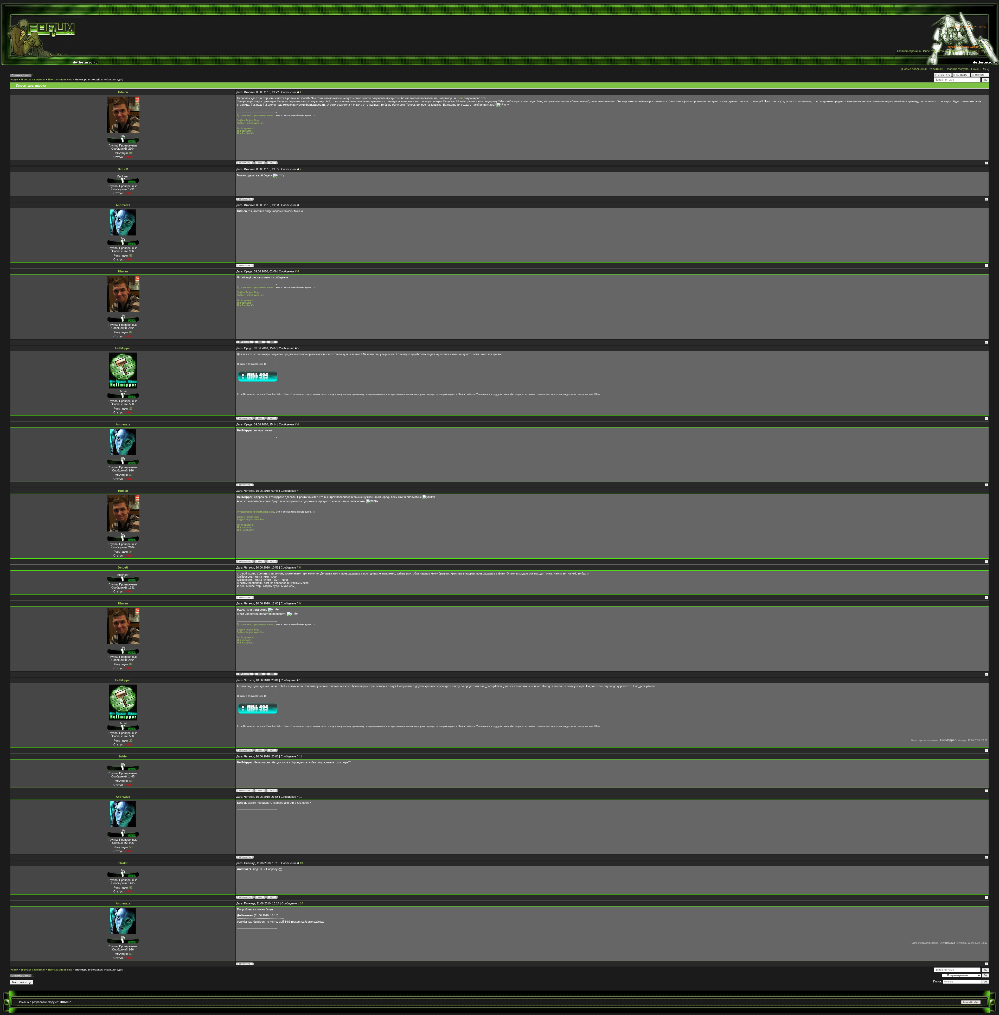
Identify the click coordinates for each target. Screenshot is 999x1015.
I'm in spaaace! (245, 128)
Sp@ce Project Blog (248, 120)
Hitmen (123, 92)
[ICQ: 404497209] (272, 418)
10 (300, 680)
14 (301, 903)
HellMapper (123, 348)
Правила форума (957, 69)
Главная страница (909, 51)
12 (300, 796)
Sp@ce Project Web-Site (250, 123)
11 (300, 756)
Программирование (60, 79)
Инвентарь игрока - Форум (940, 51)
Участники (936, 69)
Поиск (975, 69)
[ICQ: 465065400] (272, 790)
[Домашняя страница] (260, 162)
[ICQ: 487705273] (272, 162)
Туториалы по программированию (255, 115)
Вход (982, 51)
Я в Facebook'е (245, 133)
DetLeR (123, 169)
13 (301, 863)
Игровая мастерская (33, 79)
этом (460, 98)
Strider (122, 756)
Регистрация (968, 51)
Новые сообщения (914, 69)
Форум (14, 79)
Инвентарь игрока (86, 79)
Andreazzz (123, 205)
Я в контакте (244, 131)
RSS (983, 46)
